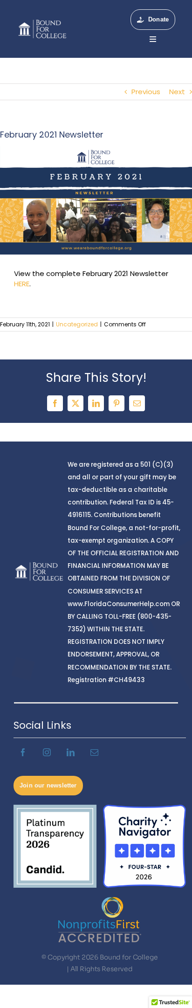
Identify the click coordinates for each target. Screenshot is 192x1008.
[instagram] (46, 752)
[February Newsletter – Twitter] (96, 200)
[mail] (94, 752)
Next (177, 92)
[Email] (137, 403)
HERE (21, 284)
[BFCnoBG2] (42, 21)
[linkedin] (70, 752)
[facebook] (23, 752)
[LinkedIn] (96, 403)
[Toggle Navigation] (153, 39)
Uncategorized (77, 324)
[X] (75, 403)
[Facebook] (55, 403)
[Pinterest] (116, 403)
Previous (145, 92)
